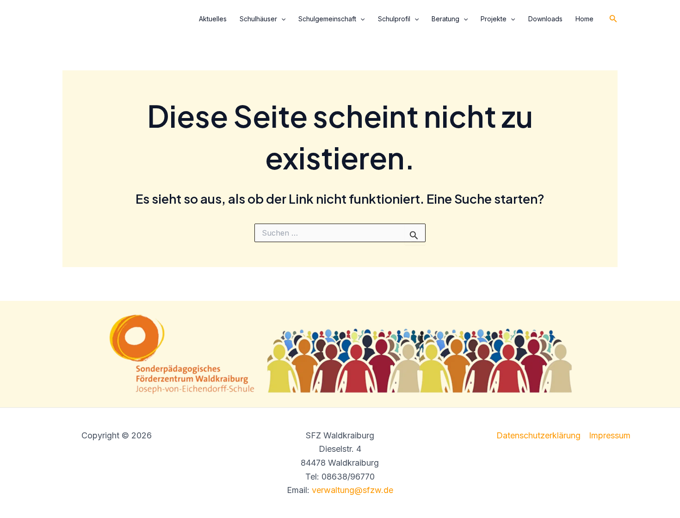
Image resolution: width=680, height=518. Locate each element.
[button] (281, 19)
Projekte (494, 19)
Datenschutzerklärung (538, 435)
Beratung (445, 19)
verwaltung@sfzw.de (352, 490)
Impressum (610, 435)
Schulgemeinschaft (327, 19)
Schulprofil (394, 19)
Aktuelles (213, 19)
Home (584, 19)
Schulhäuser (258, 19)
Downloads (545, 19)
